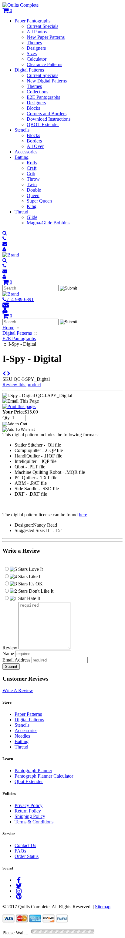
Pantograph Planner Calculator (44, 776)
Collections (37, 91)
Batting (22, 157)
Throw (33, 179)
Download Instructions (48, 119)
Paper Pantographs (32, 20)
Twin (32, 184)
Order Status (27, 856)
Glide (32, 217)
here (83, 514)
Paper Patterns (28, 714)
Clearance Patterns (44, 64)
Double (34, 190)
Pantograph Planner (33, 770)
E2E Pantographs (43, 97)
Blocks (33, 108)
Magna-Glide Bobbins (48, 222)
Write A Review (17, 690)
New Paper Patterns (46, 37)
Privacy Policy (28, 805)
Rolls (32, 162)
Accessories (26, 151)
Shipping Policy (30, 816)
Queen (33, 195)
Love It (35, 569)
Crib (31, 173)
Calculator (36, 59)
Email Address (16, 659)
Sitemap (102, 906)
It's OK (35, 583)
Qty (6, 417)
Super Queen (39, 200)
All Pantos (37, 31)
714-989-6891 (20, 299)
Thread (21, 211)
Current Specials (42, 26)
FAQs (20, 850)
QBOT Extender (43, 124)
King (31, 206)
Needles (22, 736)
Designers (36, 48)
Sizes (32, 53)
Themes (34, 42)
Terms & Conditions (34, 821)
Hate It (33, 598)
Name (8, 653)
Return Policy (28, 810)
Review (9, 647)
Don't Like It (40, 591)
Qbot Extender (29, 781)
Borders (34, 140)
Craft (31, 168)
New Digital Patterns (47, 80)
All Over (35, 146)
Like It (35, 576)
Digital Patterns (29, 69)
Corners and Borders (46, 113)
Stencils (22, 129)
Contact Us (25, 845)
